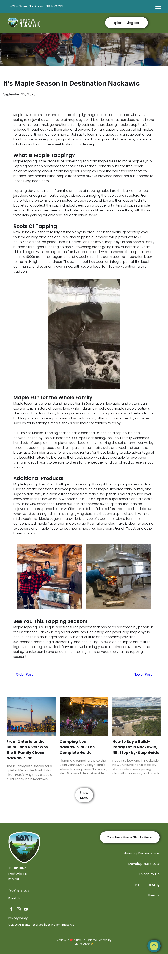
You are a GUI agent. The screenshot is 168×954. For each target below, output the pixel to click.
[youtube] (26, 909)
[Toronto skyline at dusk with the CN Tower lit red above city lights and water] (31, 716)
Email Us (14, 898)
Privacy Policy (18, 918)
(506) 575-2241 (19, 891)
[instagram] (19, 909)
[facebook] (11, 909)
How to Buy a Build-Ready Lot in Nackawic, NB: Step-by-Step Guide (135, 747)
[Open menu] (158, 6)
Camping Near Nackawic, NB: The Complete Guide (77, 747)
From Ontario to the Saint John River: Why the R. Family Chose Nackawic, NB (27, 750)
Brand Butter (82, 943)
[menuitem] (123, 853)
